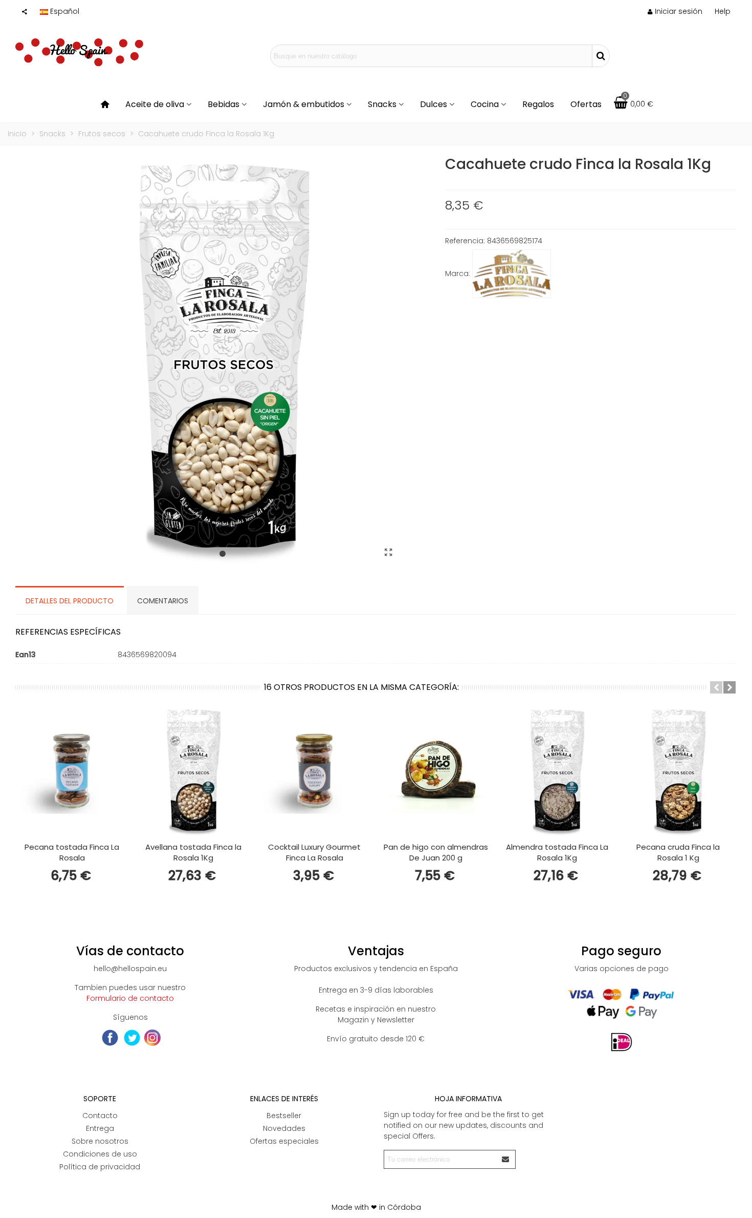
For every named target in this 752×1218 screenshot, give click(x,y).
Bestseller (284, 1115)
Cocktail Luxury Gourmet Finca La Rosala (314, 852)
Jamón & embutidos (303, 104)
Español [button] (64, 11)
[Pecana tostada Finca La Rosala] (71, 771)
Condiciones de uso (100, 1154)
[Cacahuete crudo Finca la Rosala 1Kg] (388, 552)
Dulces (433, 104)
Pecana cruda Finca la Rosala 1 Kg (678, 852)
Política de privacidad (99, 1167)
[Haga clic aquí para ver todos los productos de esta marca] (511, 274)
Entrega (100, 1128)
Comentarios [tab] (162, 601)
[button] (723, 11)
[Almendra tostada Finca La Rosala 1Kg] (556, 771)
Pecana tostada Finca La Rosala (72, 852)
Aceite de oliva (154, 104)
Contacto (100, 1115)
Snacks (382, 104)
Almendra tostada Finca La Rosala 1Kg (557, 852)
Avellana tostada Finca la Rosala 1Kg (193, 852)
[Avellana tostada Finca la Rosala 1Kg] (193, 771)
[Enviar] (506, 1159)
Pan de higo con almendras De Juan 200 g (436, 852)
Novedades (284, 1128)
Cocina (485, 104)
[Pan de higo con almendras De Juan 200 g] (435, 771)
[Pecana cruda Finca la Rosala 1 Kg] (678, 771)
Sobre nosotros (100, 1141)
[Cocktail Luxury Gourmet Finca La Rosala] (314, 771)
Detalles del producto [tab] (70, 601)
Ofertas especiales (284, 1141)
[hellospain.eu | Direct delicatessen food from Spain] (79, 55)
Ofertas (586, 104)
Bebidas (223, 104)
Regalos (538, 104)
